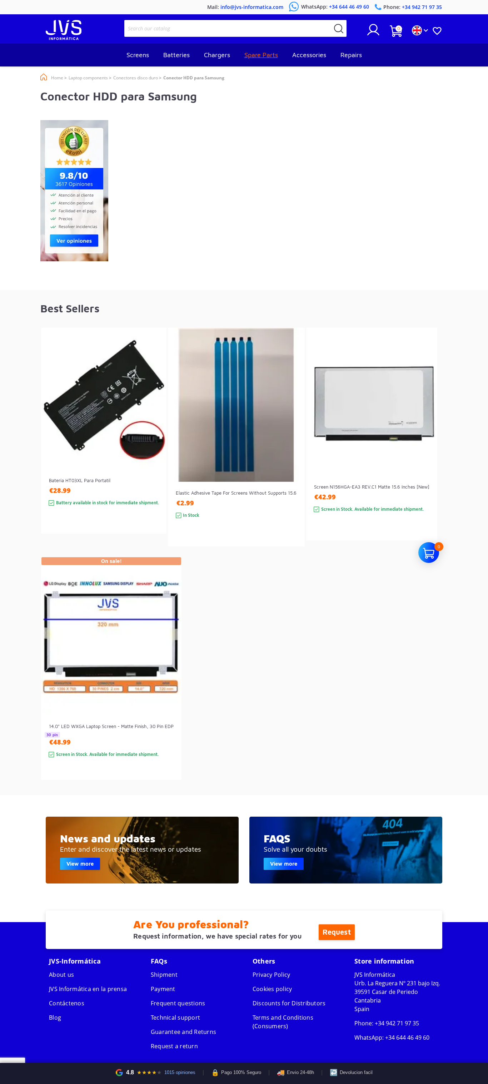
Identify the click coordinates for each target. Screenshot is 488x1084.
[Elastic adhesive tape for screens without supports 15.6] (292, 449)
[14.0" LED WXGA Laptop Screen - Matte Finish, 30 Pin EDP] (168, 681)
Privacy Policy (271, 975)
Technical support (175, 1017)
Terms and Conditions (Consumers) (283, 1022)
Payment (163, 989)
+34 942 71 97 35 (397, 1023)
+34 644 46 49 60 (407, 1037)
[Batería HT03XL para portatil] (153, 443)
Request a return (174, 1046)
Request (337, 932)
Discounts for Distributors (289, 1003)
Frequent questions (178, 1003)
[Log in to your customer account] (373, 32)
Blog (55, 1017)
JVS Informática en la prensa (88, 989)
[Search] (339, 28)
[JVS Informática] (63, 38)
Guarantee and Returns (183, 1032)
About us (61, 975)
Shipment (164, 975)
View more (80, 864)
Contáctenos (66, 1003)
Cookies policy (272, 989)
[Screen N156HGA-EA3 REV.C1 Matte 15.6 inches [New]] (424, 447)
